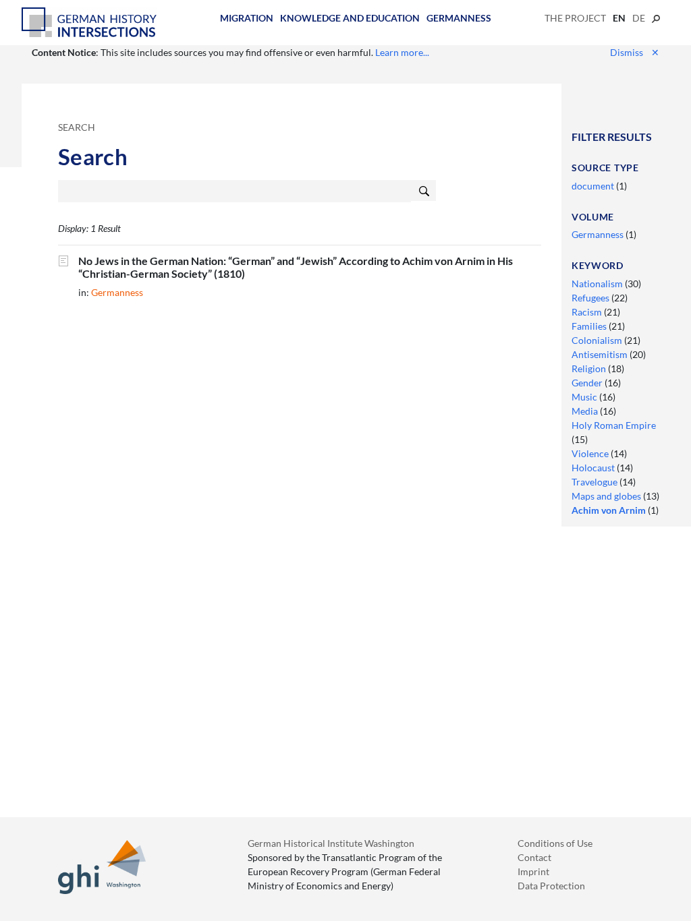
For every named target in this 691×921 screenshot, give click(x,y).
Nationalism (598, 283)
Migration (246, 18)
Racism (588, 312)
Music (585, 397)
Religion (590, 368)
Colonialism (598, 340)
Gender (588, 382)
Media (586, 411)
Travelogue (595, 481)
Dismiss (634, 52)
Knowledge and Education (350, 18)
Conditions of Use (555, 843)
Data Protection (551, 885)
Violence (591, 453)
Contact (534, 857)
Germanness (458, 18)
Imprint (533, 871)
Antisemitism (601, 354)
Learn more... (402, 52)
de (638, 18)
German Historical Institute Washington (331, 843)
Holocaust (594, 467)
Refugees (591, 297)
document (594, 185)
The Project (575, 18)
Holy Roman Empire (614, 425)
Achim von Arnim (610, 510)
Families (590, 326)
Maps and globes (607, 496)
